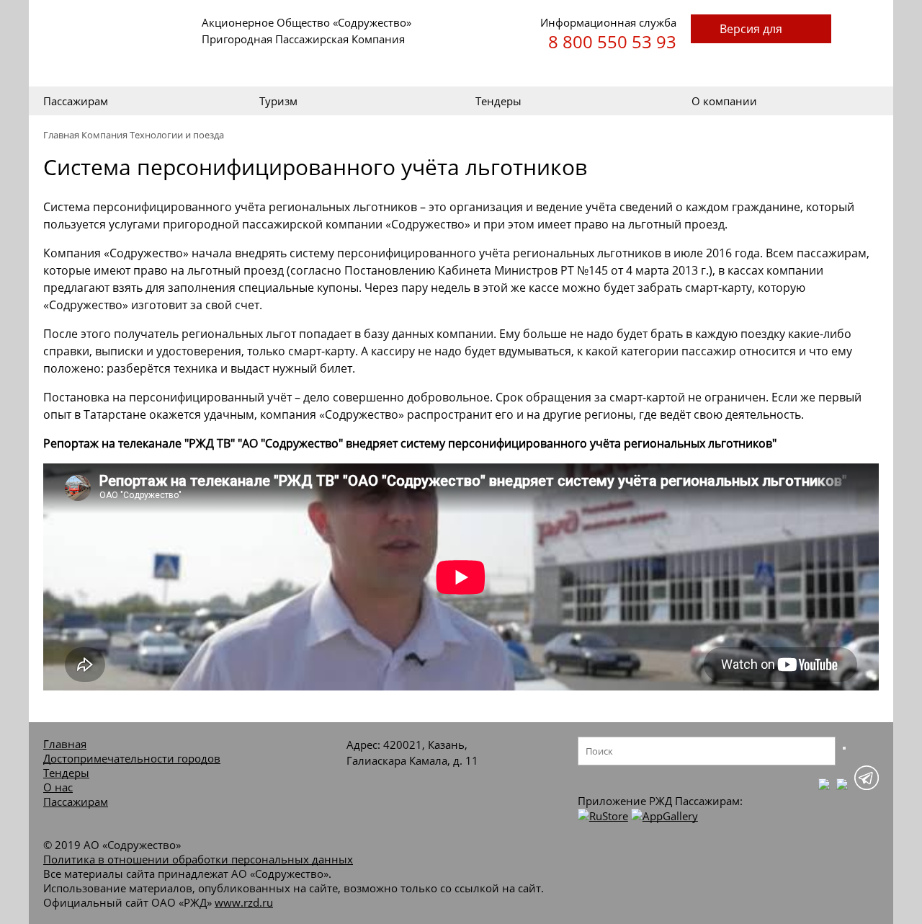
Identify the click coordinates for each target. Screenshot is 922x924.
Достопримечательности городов (131, 758)
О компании (724, 101)
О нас (58, 787)
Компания (104, 134)
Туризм (278, 101)
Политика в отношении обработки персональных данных (198, 859)
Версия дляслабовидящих (761, 32)
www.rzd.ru (244, 902)
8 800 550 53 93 (612, 42)
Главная (61, 134)
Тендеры (498, 101)
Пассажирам (75, 101)
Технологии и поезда (177, 134)
